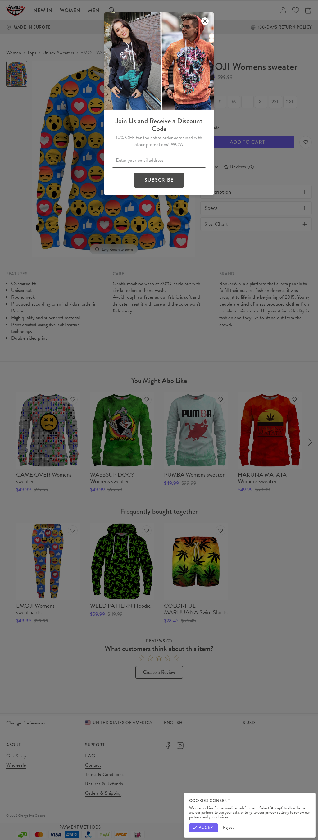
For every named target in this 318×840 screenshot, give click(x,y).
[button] (159, 420)
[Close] (205, 21)
